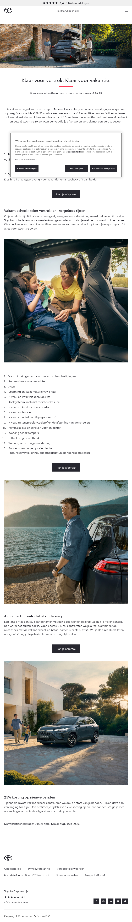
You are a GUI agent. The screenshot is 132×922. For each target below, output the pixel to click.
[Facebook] (96, 901)
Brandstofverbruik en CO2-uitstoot (26, 875)
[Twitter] (125, 901)
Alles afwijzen (76, 168)
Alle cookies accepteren (103, 168)
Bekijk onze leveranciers (25, 159)
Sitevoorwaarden (67, 875)
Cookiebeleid (12, 868)
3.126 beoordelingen (78, 3)
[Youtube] (118, 901)
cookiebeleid (74, 151)
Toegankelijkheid (96, 875)
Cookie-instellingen (27, 168)
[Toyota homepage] (8, 10)
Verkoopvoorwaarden (71, 868)
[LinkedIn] (110, 901)
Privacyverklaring (39, 868)
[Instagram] (103, 901)
